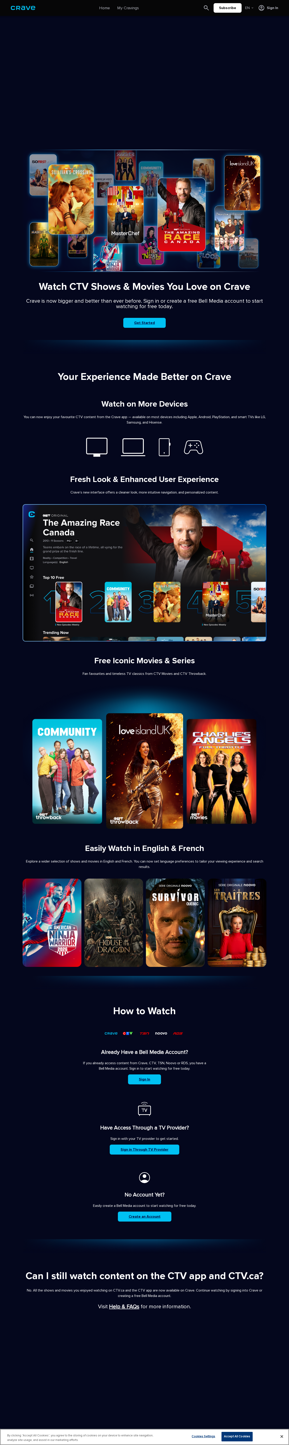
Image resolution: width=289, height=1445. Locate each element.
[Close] (282, 1436)
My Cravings (128, 7)
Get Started (144, 323)
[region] (144, 1437)
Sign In (144, 1079)
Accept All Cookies (237, 1436)
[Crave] (23, 8)
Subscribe (227, 8)
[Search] (206, 8)
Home (104, 7)
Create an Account (145, 1216)
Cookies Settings (203, 1436)
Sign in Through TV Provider (144, 1149)
